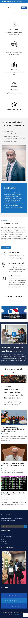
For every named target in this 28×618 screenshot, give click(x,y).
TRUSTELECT (16, 614)
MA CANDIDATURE (7, 539)
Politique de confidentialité (14, 596)
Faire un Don (6, 247)
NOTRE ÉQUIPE (6, 541)
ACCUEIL (5, 534)
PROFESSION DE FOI (8, 537)
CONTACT (5, 544)
